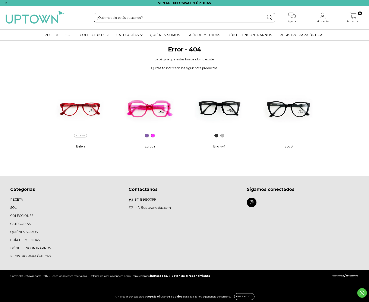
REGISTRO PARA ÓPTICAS (302, 35)
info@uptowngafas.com (153, 208)
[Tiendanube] (345, 276)
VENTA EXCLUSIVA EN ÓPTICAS (184, 3)
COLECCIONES (93, 35)
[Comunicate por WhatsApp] (362, 293)
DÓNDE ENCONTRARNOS (250, 35)
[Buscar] (270, 18)
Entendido (244, 296)
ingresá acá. (159, 275)
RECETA (51, 35)
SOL (69, 35)
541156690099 (145, 199)
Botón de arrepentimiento (190, 275)
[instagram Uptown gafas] (6, 3)
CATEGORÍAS (128, 35)
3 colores (80, 135)
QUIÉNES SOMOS (165, 35)
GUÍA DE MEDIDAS (203, 35)
